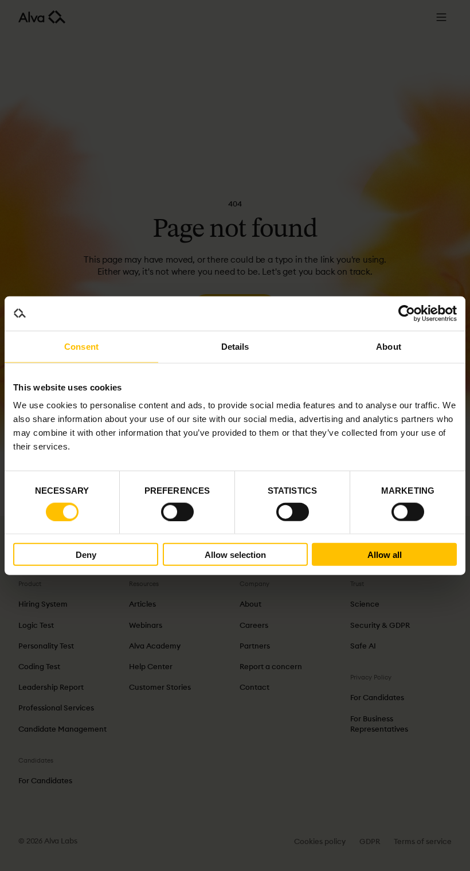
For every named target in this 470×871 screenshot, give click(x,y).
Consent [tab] (81, 346)
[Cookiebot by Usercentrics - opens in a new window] (407, 313)
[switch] (177, 511)
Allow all (384, 554)
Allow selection (235, 554)
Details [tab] (235, 346)
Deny (86, 554)
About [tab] (388, 346)
